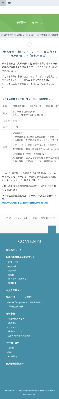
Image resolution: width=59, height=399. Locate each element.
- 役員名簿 (11, 266)
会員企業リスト (14, 290)
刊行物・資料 (12, 343)
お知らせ (20, 35)
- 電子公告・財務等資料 (18, 279)
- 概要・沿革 (12, 262)
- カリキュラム (13, 327)
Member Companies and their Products (24, 302)
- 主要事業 (11, 271)
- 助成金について (14, 331)
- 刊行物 (10, 348)
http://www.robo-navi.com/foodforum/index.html (25, 202)
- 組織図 (10, 275)
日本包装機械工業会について (20, 257)
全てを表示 (8, 35)
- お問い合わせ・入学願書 (19, 336)
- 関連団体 (11, 283)
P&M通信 (43, 35)
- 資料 (9, 352)
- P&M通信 (12, 356)
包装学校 (54, 35)
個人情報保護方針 (15, 363)
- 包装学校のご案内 (16, 319)
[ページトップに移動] (52, 229)
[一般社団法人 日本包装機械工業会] (29, 10)
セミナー (31, 35)
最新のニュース (14, 250)
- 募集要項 (11, 323)
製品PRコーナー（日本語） (19, 297)
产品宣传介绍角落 (15, 306)
